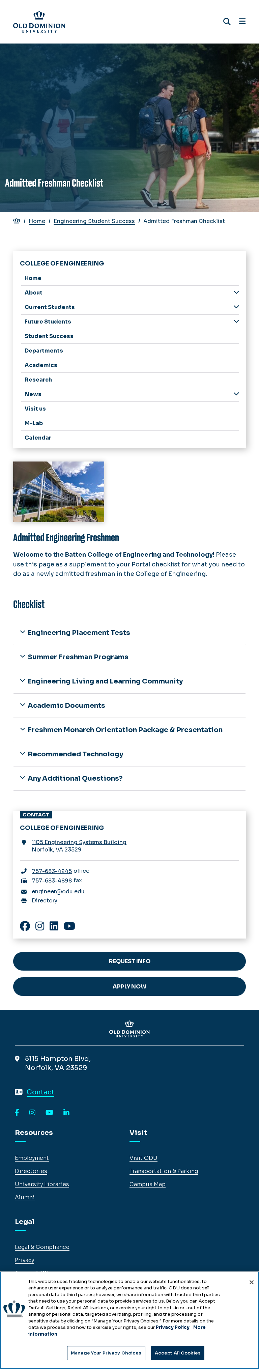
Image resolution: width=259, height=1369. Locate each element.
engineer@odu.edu (58, 891)
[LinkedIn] (66, 1113)
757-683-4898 (52, 880)
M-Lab (34, 423)
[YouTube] (49, 1113)
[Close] (251, 1282)
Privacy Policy (173, 1327)
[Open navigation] (242, 21)
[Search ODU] (227, 22)
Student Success (49, 336)
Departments (44, 350)
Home (37, 221)
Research (38, 379)
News (33, 394)
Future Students (48, 321)
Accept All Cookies (178, 1353)
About (33, 292)
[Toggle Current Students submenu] (236, 307)
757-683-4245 (52, 871)
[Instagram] (32, 1113)
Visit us (35, 408)
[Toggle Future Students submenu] (236, 321)
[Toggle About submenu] (236, 292)
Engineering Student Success (94, 221)
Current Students (50, 307)
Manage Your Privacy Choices (106, 1353)
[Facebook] (17, 1113)
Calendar (38, 437)
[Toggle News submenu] (236, 394)
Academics (41, 365)
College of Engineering (62, 263)
